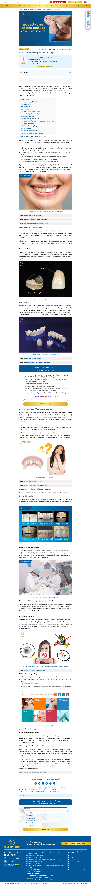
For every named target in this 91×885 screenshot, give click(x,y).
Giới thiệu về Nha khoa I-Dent (77, 855)
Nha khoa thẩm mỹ (37, 6)
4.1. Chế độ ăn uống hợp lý (28, 123)
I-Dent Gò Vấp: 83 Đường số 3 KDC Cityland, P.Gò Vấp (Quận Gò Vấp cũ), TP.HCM (45, 866)
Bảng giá (61, 6)
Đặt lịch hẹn (41, 66)
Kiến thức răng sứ (29, 9)
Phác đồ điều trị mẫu (25, 796)
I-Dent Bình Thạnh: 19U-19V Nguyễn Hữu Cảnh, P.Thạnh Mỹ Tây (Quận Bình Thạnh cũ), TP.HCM (45, 852)
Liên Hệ (85, 6)
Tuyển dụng (40, 2)
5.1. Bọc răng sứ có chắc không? (30, 130)
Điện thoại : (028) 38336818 (34, 863)
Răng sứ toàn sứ (25, 109)
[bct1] (9, 865)
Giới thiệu (6, 6)
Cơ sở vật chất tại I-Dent (75, 859)
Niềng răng (27, 6)
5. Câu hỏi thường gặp (25, 128)
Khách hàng (69, 6)
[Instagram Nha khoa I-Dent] (43, 784)
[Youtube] (8, 855)
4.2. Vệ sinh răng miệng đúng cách (30, 126)
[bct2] (17, 865)
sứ (59, 686)
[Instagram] (15, 855)
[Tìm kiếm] (17, 2)
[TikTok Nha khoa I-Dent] (54, 783)
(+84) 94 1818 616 (59, 2)
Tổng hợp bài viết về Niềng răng (77, 869)
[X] (12, 855)
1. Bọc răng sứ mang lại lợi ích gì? (28, 102)
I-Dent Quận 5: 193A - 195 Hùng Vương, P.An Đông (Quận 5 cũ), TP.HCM (45, 859)
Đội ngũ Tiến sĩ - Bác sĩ (75, 857)
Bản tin (34, 2)
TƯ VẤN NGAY (45, 404)
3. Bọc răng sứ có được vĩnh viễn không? (30, 111)
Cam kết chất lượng (74, 861)
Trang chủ (21, 9)
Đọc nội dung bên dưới (26, 80)
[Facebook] (5, 855)
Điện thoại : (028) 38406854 (34, 857)
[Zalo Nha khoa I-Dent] (50, 783)
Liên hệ (71, 863)
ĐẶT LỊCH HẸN (76, 2)
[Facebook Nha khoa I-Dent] (35, 784)
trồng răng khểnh (41, 772)
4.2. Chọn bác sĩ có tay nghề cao (30, 118)
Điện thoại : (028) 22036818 (34, 871)
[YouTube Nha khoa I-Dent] (39, 784)
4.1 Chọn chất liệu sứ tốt (28, 116)
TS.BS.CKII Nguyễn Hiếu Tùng (45, 57)
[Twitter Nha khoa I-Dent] (46, 784)
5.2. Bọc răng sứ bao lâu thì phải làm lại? (32, 133)
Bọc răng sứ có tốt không (33, 358)
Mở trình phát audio (27, 77)
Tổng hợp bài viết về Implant (76, 865)
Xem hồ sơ (49, 66)
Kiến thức (78, 6)
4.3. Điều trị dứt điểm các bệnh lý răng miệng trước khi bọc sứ (37, 121)
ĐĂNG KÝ (45, 829)
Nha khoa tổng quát (50, 6)
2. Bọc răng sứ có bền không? (27, 104)
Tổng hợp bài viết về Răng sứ (77, 867)
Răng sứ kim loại (25, 106)
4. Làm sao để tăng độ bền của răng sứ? (30, 114)
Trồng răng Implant (16, 6)
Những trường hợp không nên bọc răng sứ (38, 362)
